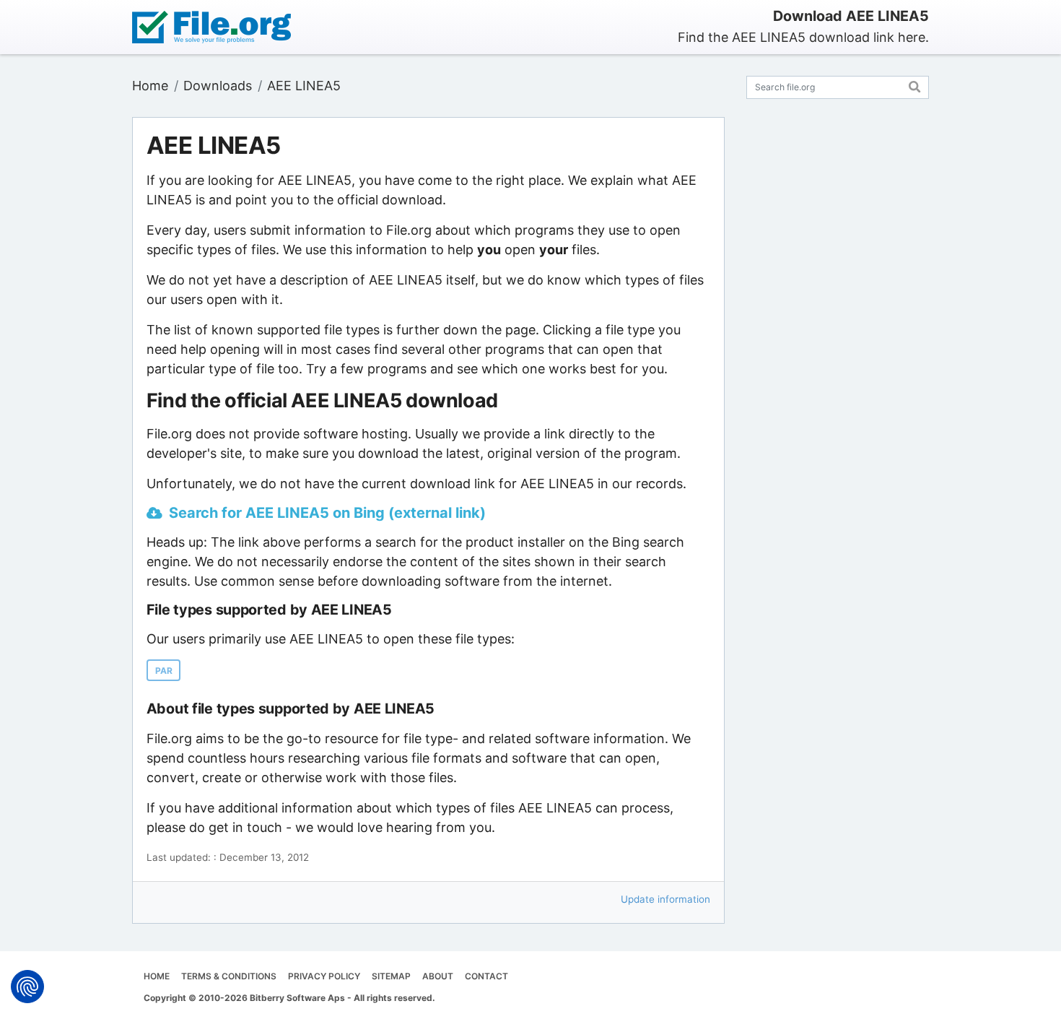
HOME (157, 976)
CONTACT (486, 976)
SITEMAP (391, 976)
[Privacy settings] (27, 986)
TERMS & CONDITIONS (228, 976)
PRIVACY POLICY (324, 976)
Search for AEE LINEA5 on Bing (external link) (327, 512)
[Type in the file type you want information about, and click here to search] (914, 85)
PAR (164, 670)
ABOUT (437, 976)
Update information (665, 899)
